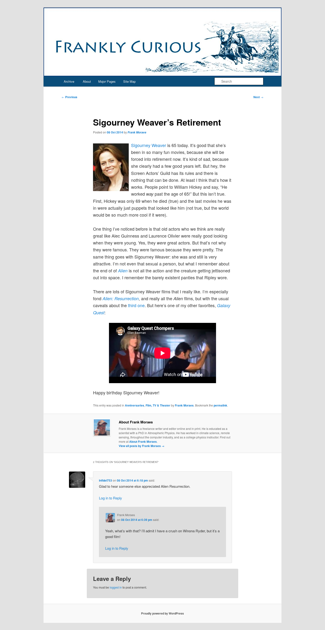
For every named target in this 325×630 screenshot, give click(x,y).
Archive (69, 81)
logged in (116, 587)
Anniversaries (134, 405)
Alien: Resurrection (121, 298)
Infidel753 (105, 480)
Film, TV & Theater (158, 405)
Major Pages (107, 81)
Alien (123, 271)
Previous (69, 97)
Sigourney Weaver (148, 145)
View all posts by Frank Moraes (141, 446)
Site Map (129, 81)
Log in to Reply (110, 497)
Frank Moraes (137, 132)
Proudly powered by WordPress (162, 613)
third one (136, 305)
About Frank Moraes (143, 441)
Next (258, 97)
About (87, 81)
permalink (220, 405)
